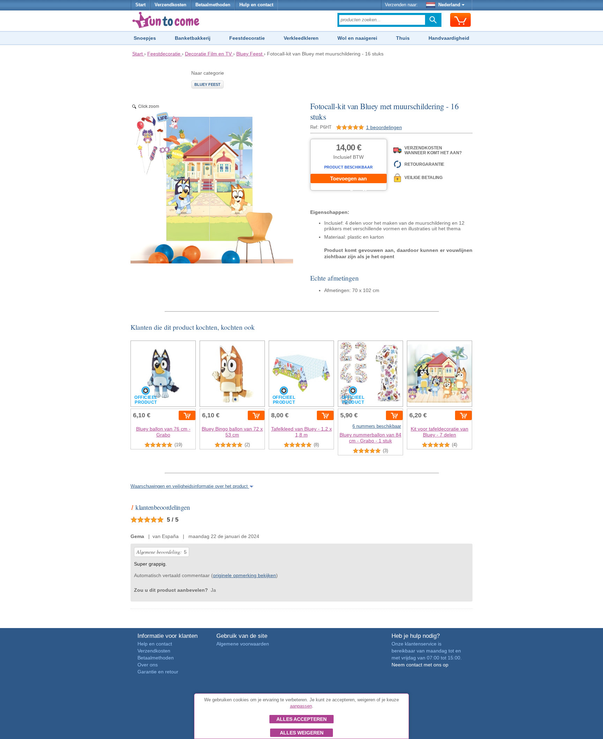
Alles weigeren (301, 733)
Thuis (403, 38)
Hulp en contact (256, 4)
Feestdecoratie (247, 38)
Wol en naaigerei (357, 38)
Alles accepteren (301, 719)
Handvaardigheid (449, 38)
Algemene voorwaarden (242, 644)
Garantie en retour (157, 671)
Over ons (147, 664)
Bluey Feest (207, 84)
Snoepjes (145, 38)
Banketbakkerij (192, 38)
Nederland (449, 4)
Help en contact (154, 644)
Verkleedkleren (301, 38)
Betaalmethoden (212, 4)
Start (140, 4)
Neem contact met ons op (420, 664)
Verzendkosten (170, 4)
